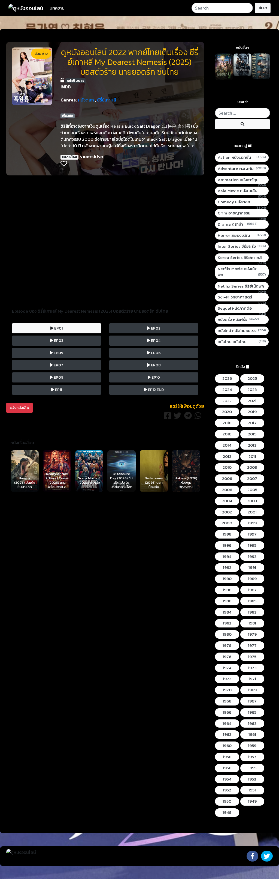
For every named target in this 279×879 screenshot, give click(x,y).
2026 (227, 378)
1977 (252, 645)
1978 (227, 645)
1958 (227, 757)
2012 (227, 456)
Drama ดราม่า (237, 224)
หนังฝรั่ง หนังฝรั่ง (238, 319)
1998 (227, 534)
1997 (252, 534)
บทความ (57, 8)
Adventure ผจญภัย (242, 169)
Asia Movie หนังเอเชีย (242, 191)
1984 (227, 612)
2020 (227, 412)
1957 (252, 757)
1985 (252, 601)
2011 (252, 456)
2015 (252, 434)
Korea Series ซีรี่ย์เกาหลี (242, 258)
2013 (252, 445)
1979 (252, 634)
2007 (252, 479)
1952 (227, 790)
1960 (227, 746)
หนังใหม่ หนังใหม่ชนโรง (242, 331)
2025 (252, 378)
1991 (252, 567)
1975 (252, 657)
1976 (227, 657)
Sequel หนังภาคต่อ (242, 308)
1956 (227, 768)
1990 (227, 579)
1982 (227, 623)
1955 (252, 768)
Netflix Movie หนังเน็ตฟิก (242, 272)
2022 (227, 401)
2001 (252, 512)
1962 (227, 734)
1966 (227, 712)
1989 (252, 579)
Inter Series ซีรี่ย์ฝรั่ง (242, 246)
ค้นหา (263, 8)
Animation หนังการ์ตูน (242, 180)
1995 (252, 545)
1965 (252, 712)
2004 (227, 501)
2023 (252, 390)
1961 (252, 734)
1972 (227, 679)
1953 (252, 779)
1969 (252, 690)
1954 (227, 779)
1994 (227, 557)
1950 (227, 801)
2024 (227, 390)
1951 (252, 790)
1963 (252, 723)
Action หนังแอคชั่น (242, 157)
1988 (227, 590)
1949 (252, 801)
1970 (227, 690)
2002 (227, 512)
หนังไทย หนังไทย (242, 342)
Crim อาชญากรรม (242, 213)
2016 (227, 434)
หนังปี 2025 (75, 80)
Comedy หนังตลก (242, 202)
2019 (252, 412)
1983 (252, 612)
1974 (227, 668)
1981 (252, 623)
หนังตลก (86, 100)
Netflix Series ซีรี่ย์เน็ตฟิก (242, 286)
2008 (227, 479)
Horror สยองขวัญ (242, 235)
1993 (252, 557)
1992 (227, 567)
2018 (227, 423)
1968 (227, 701)
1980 (227, 634)
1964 (227, 723)
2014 (227, 445)
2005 (252, 490)
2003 (252, 501)
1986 (227, 601)
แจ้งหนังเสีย (19, 408)
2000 (227, 523)
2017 (252, 423)
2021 (252, 401)
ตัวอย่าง (41, 53)
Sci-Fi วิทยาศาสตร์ (242, 297)
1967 (252, 701)
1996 (227, 545)
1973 (252, 668)
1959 (252, 746)
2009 (252, 467)
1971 (252, 679)
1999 (252, 523)
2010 (227, 467)
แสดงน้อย (69, 157)
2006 (227, 490)
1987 (252, 590)
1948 (227, 812)
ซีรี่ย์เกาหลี (106, 100)
